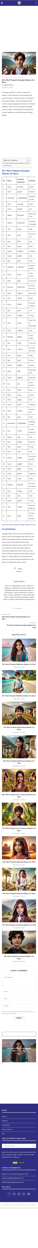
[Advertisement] (19, 32)
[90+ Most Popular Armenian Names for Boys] (19, 942)
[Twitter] (14, 1194)
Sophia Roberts (9, 85)
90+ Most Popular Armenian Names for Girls (19, 925)
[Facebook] (9, 1194)
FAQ (3, 1134)
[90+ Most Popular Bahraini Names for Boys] (19, 879)
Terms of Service (7, 1129)
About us (4, 1116)
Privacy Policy (6, 1125)
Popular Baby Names (19, 77)
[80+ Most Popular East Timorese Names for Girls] (19, 780)
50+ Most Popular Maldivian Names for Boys (19, 696)
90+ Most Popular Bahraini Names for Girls (19, 862)
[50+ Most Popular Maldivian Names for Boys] (19, 681)
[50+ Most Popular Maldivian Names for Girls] (19, 650)
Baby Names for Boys (7, 77)
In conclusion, (7, 165)
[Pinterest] (19, 1194)
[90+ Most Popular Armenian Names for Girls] (19, 910)
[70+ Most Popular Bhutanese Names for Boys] (19, 713)
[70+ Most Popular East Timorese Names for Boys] (19, 814)
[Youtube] (29, 1194)
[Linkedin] (24, 1194)
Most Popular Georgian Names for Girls (23, 525)
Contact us (5, 1121)
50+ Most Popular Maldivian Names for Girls (19, 664)
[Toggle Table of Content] (27, 160)
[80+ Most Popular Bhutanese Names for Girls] (19, 746)
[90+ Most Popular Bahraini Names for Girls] (19, 847)
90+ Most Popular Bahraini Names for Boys (19, 893)
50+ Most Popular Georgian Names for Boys (16, 163)
